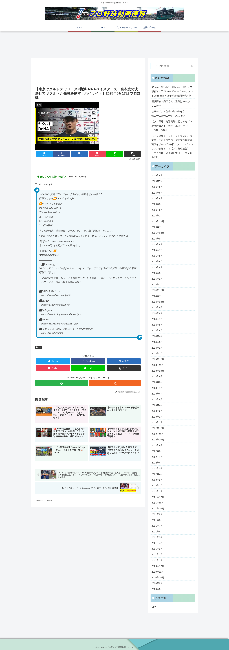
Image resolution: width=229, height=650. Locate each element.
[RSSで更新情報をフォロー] (115, 383)
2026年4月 (157, 198)
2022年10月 (157, 439)
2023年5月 (157, 399)
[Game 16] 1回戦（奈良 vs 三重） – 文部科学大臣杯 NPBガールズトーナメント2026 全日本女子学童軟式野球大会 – (172, 91)
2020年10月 (157, 577)
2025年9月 (157, 238)
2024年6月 (157, 325)
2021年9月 (157, 514)
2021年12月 (157, 497)
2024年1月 (157, 353)
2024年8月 (157, 313)
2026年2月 (157, 210)
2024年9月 (157, 307)
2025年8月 (157, 244)
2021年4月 (157, 543)
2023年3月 (157, 411)
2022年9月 (157, 445)
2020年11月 (157, 571)
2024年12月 (157, 290)
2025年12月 (157, 221)
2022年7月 (157, 457)
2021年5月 (157, 537)
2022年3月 (157, 480)
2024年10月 (157, 302)
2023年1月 (157, 422)
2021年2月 (157, 554)
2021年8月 (157, 520)
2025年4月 (157, 267)
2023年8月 (157, 382)
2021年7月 (157, 526)
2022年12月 (157, 428)
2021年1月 (157, 560)
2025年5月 (157, 261)
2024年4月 (157, 336)
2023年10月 (157, 370)
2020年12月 (157, 566)
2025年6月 (157, 256)
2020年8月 (157, 589)
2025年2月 (157, 278)
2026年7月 (157, 181)
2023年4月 (157, 405)
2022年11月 (157, 434)
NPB (39, 347)
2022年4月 (157, 474)
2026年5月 (157, 192)
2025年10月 (157, 233)
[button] (192, 66)
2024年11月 (157, 296)
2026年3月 (157, 204)
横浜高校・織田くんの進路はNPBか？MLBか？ (171, 103)
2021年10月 (157, 508)
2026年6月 (157, 187)
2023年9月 (157, 376)
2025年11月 (157, 227)
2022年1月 (157, 491)
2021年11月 (157, 503)
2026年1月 (157, 215)
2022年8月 (157, 451)
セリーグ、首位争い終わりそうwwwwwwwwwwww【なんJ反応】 (169, 113)
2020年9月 (157, 583)
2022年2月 (157, 485)
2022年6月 (157, 462)
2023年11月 (157, 365)
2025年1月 (157, 284)
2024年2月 (157, 347)
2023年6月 (157, 393)
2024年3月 (157, 342)
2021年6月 (157, 531)
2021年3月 (157, 549)
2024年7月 (157, 319)
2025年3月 (157, 273)
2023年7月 (157, 388)
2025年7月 (157, 250)
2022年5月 (157, 468)
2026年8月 (157, 175)
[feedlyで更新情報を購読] (61, 383)
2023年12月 (157, 359)
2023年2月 (157, 416)
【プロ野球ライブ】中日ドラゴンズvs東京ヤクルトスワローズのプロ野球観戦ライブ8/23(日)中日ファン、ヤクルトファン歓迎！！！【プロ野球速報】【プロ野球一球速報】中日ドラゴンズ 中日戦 (172, 147)
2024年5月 (157, 330)
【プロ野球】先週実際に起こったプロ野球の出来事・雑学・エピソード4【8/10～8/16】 (171, 125)
